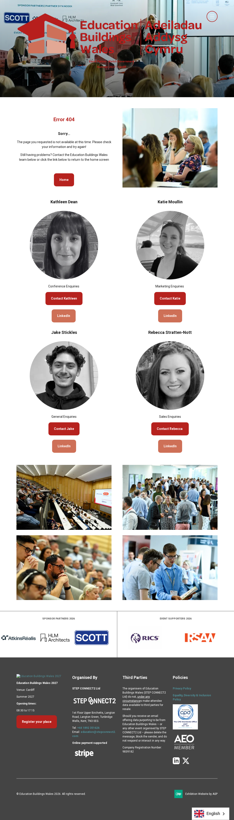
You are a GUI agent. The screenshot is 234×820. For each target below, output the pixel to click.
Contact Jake (64, 429)
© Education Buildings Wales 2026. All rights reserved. (51, 794)
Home (64, 180)
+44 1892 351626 (88, 727)
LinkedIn (63, 316)
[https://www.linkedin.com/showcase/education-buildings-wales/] (176, 763)
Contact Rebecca (170, 429)
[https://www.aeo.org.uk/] (184, 752)
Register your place (36, 722)
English (213, 813)
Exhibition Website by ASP (201, 794)
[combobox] (211, 813)
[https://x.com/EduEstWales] (185, 763)
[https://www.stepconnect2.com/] (94, 705)
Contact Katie (170, 298)
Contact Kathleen (64, 298)
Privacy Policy (182, 688)
